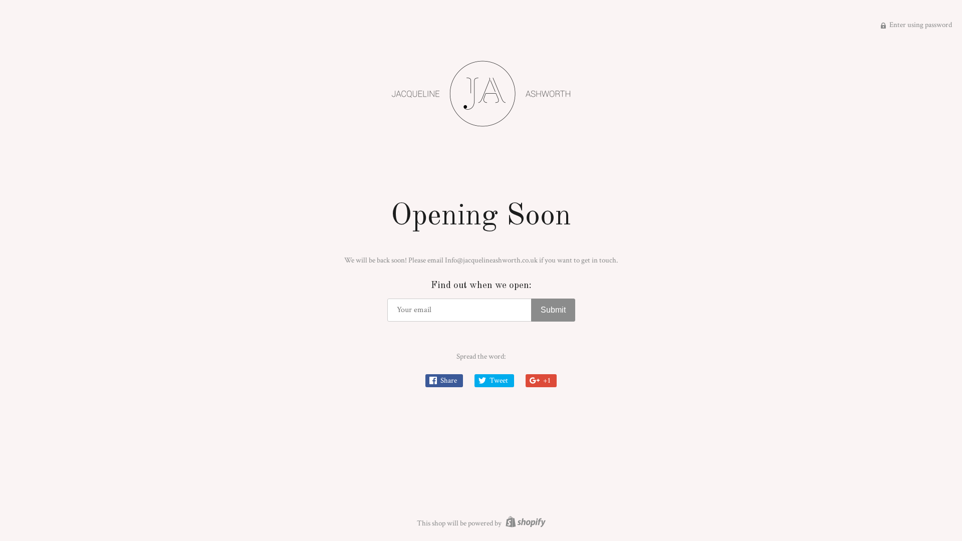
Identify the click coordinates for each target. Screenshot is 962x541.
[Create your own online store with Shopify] (524, 523)
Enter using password (920, 25)
